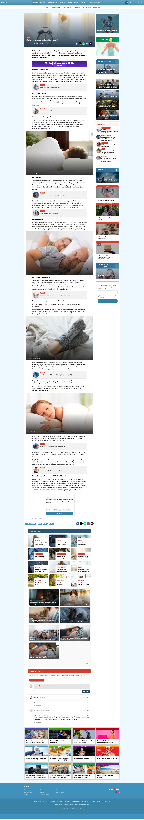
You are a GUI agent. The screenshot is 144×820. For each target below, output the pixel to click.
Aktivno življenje (56, 7)
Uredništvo (46, 801)
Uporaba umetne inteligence (82, 804)
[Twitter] (80, 43)
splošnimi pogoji (57, 510)
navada (45, 523)
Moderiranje (60, 801)
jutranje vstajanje (31, 523)
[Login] (141, 2)
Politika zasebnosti (95, 801)
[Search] (131, 2)
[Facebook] (138, 2)
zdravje (51, 523)
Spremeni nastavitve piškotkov (80, 801)
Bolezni (42, 2)
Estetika (83, 2)
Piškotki (67, 801)
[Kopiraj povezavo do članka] (90, 43)
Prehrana (46, 7)
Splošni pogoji (106, 801)
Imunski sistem (67, 7)
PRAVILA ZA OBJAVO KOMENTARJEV (37, 680)
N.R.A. (29, 44)
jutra (39, 523)
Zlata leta (62, 2)
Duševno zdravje (73, 2)
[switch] (126, 2)
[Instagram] (134, 2)
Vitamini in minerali (79, 7)
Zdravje (35, 2)
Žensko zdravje (52, 2)
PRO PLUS (53, 801)
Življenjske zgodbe (94, 2)
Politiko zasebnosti (66, 510)
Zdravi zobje (96, 7)
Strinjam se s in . (59, 510)
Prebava (88, 7)
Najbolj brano (101, 124)
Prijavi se (59, 513)
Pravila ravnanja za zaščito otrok (64, 804)
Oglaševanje (37, 801)
